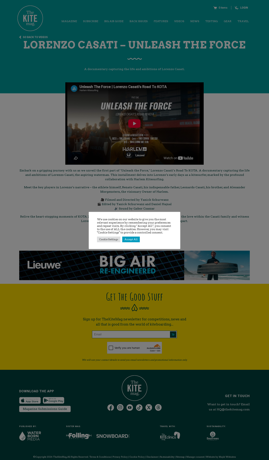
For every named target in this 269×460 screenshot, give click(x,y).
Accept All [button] (131, 239)
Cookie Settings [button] (108, 239)
